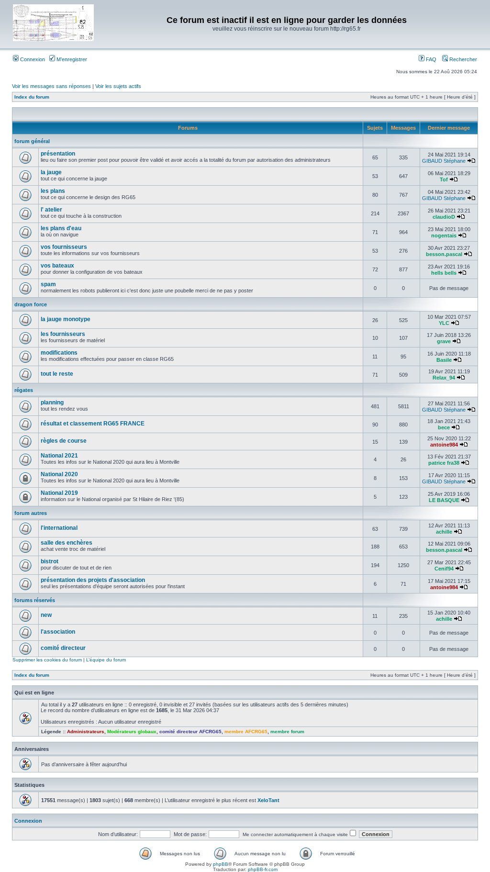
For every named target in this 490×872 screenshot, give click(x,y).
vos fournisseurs (64, 247)
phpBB (220, 864)
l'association (58, 631)
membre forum (287, 731)
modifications (59, 352)
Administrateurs (85, 731)
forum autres (30, 513)
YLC (444, 323)
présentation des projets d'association (93, 580)
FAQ (430, 59)
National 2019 (59, 493)
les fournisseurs (63, 334)
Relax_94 (444, 377)
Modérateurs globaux (131, 731)
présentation (58, 153)
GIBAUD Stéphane (444, 161)
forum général (32, 141)
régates (23, 390)
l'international (59, 528)
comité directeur (63, 648)
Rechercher (462, 59)
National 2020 (59, 474)
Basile (444, 360)
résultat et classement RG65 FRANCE (93, 423)
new (46, 615)
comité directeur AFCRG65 (190, 731)
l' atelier (51, 209)
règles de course (64, 440)
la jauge (51, 172)
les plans (53, 191)
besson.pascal (444, 254)
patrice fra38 (443, 463)
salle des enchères (66, 542)
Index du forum (31, 97)
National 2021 (59, 455)
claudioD (444, 217)
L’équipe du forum (106, 659)
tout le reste (57, 373)
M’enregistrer (71, 59)
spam (48, 284)
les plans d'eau (61, 228)
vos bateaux (57, 265)
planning (52, 402)
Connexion (32, 59)
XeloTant (268, 800)
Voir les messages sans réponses (51, 86)
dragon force (30, 304)
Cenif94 (444, 568)
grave (444, 341)
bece (444, 427)
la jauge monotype (65, 319)
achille (444, 532)
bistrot (49, 561)
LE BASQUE (444, 500)
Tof (444, 179)
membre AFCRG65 (245, 731)
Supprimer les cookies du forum (47, 659)
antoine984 (444, 444)
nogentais (444, 235)
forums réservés (34, 600)
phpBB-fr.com (263, 869)
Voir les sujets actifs (118, 86)
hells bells (444, 273)
